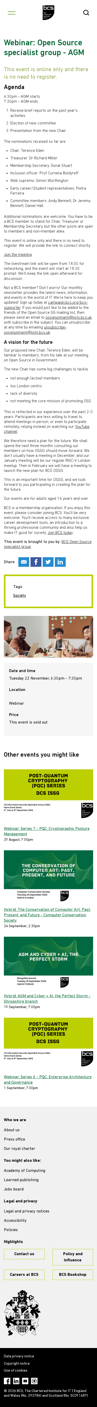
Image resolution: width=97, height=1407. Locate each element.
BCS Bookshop (72, 1275)
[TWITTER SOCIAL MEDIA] (48, 562)
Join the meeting (18, 255)
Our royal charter (19, 1149)
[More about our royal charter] (22, 1313)
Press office (14, 1139)
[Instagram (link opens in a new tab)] (34, 1381)
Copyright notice (17, 1364)
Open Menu (12, 13)
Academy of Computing (24, 1171)
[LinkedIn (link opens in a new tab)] (16, 1381)
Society (19, 596)
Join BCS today (60, 533)
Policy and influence (73, 1257)
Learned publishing (21, 1180)
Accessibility (15, 1221)
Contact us (24, 1254)
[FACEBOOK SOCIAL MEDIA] (36, 562)
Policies (11, 1230)
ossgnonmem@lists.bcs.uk (69, 318)
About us (12, 1130)
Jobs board (14, 1189)
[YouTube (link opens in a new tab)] (25, 1381)
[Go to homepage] (48, 12)
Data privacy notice (19, 1356)
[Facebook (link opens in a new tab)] (7, 1381)
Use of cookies (15, 1371)
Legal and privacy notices (26, 1211)
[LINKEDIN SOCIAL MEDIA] (60, 562)
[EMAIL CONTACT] (23, 562)
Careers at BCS (24, 1275)
